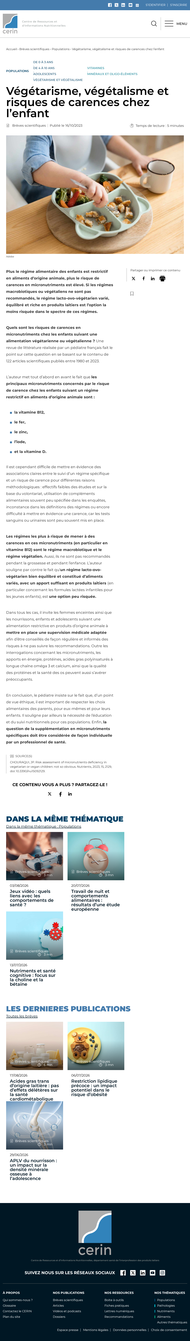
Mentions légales (95, 1330)
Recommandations (118, 1317)
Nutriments (166, 1311)
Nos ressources (119, 1293)
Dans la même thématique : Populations (43, 826)
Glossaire (9, 1305)
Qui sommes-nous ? (18, 1300)
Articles (58, 1305)
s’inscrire (178, 5)
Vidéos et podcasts (67, 1311)
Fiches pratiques (116, 1305)
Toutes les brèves (22, 1016)
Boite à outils (114, 1300)
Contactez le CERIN (17, 1311)
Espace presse (67, 1330)
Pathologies (166, 1305)
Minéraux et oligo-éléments (112, 74)
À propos (11, 1293)
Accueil (11, 49)
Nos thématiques (169, 1293)
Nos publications (68, 1293)
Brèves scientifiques (34, 49)
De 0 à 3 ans (43, 62)
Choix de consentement (169, 1330)
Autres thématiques (172, 1322)
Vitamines (95, 68)
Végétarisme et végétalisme (58, 80)
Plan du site (11, 1317)
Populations (61, 49)
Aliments (164, 1317)
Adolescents (44, 74)
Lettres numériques (119, 1311)
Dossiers (59, 1317)
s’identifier (156, 5)
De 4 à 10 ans (44, 68)
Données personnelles (129, 1330)
